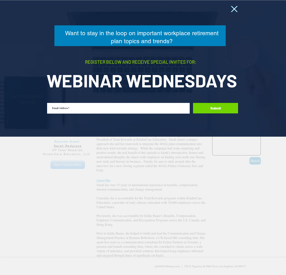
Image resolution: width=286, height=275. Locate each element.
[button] (234, 9)
